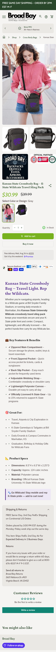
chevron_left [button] (5, 28)
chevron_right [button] (51, 28)
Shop (14, 37)
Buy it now (28, 244)
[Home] (22, 16)
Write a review (28, 610)
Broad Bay (8, 638)
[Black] (22, 210)
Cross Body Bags (30, 37)
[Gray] (8, 213)
